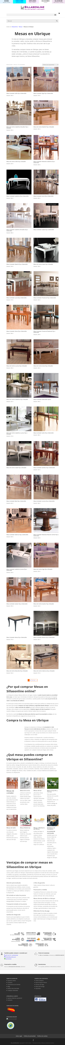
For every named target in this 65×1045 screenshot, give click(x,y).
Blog (9, 986)
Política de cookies (42, 1036)
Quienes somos (12, 980)
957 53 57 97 (8, 955)
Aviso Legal (19, 1036)
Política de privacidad (13, 988)
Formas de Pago (40, 984)
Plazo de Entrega (40, 986)
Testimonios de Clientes (14, 984)
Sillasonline (15, 26)
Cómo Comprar (40, 980)
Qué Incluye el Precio (41, 982)
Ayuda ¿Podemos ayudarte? (15, 998)
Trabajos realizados (13, 990)
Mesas (20, 26)
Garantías (38, 988)
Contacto (10, 982)
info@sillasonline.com (11, 957)
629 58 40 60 (15, 955)
